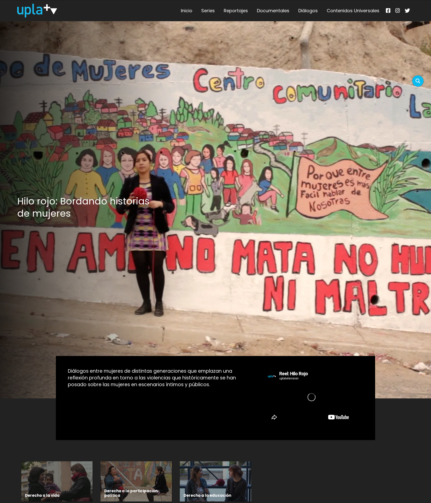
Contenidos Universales (353, 10)
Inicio (186, 10)
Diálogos (308, 10)
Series (208, 10)
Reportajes (236, 10)
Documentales (273, 10)
